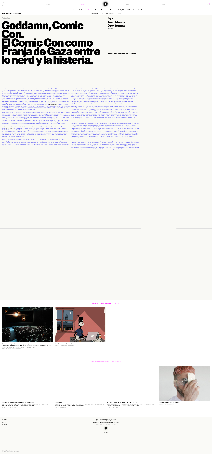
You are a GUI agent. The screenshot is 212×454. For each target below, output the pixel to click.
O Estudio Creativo (105, 4)
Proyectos (72, 10)
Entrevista (103, 10)
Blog (96, 10)
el (6, 128)
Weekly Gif (121, 10)
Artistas (48, 4)
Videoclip (140, 10)
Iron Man (10, 128)
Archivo (128, 4)
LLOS (11, 450)
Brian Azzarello (53, 104)
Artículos (89, 10)
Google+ (49, 338)
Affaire (17, 451)
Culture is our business (8, 10)
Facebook (49, 335)
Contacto (4, 424)
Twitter (49, 337)
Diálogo (112, 10)
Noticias (81, 10)
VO (209, 3)
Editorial (83, 4)
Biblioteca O (130, 10)
